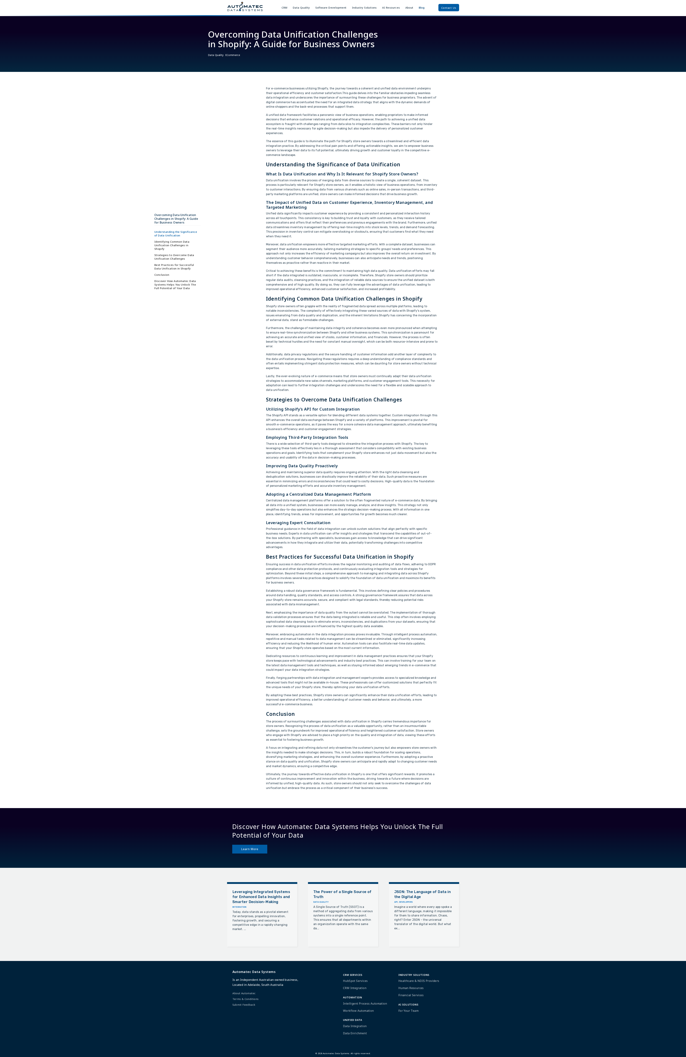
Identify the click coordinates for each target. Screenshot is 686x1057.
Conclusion (161, 274)
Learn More (249, 849)
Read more (242, 938)
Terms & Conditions (245, 999)
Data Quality (216, 55)
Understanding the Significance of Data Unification (175, 233)
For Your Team (408, 1011)
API (396, 902)
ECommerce (232, 55)
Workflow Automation (358, 1011)
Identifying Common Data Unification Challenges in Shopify (171, 245)
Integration (239, 907)
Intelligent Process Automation (365, 1004)
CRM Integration (354, 988)
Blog (422, 7)
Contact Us (448, 7)
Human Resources (411, 988)
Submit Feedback (243, 1004)
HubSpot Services (355, 981)
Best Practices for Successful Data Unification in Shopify (174, 266)
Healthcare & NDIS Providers (418, 981)
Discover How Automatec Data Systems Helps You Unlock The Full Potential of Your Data (175, 284)
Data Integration (355, 1026)
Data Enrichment (355, 1033)
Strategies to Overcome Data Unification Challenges (174, 256)
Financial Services (411, 995)
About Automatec (244, 993)
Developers (406, 902)
